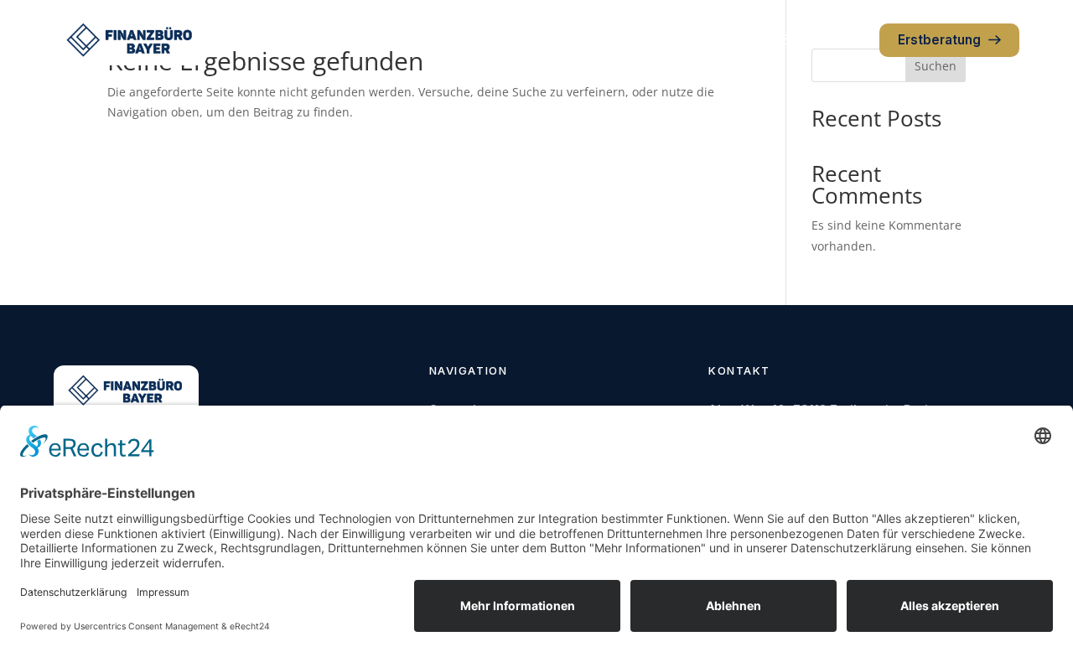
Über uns (581, 40)
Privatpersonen (401, 40)
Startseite (301, 40)
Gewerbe (501, 40)
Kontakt (656, 40)
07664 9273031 (814, 40)
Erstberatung (939, 40)
